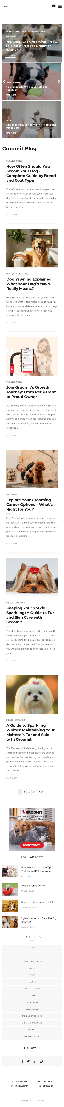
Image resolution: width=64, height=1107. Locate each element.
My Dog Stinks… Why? (33, 885)
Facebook (21, 1081)
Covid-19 (32, 968)
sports (16, 82)
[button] (4, 81)
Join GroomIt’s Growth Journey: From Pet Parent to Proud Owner (31, 392)
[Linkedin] (35, 1061)
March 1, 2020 (28, 927)
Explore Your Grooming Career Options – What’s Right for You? (29, 504)
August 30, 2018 (29, 891)
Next (42, 792)
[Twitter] (28, 1061)
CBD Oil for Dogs (32, 961)
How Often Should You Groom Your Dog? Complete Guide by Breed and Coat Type (31, 173)
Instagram (21, 1086)
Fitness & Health (32, 988)
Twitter (47, 1081)
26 (34, 792)
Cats (16, 32)
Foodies (32, 995)
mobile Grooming (32, 1016)
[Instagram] (41, 1061)
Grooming (33, 32)
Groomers (11, 494)
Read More (10, 55)
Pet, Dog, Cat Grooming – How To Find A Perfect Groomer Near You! (31, 46)
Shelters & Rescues (32, 1023)
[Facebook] (22, 1061)
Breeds (9, 32)
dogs (23, 32)
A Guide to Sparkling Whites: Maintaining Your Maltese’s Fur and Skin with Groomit (30, 732)
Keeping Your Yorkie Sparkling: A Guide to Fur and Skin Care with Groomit (30, 615)
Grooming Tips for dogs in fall (37, 901)
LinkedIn (48, 1086)
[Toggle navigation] (59, 6)
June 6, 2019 (26, 876)
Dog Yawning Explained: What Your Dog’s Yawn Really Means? (29, 284)
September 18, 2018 (30, 907)
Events (32, 982)
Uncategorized (14, 161)
